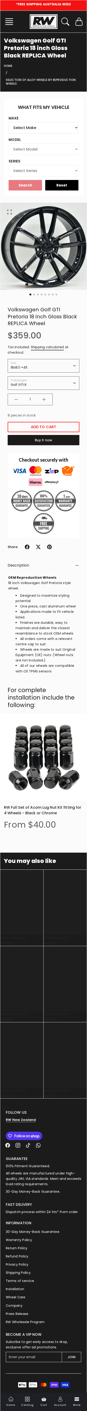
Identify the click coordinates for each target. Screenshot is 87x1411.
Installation (15, 1289)
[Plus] (44, 399)
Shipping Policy (18, 1272)
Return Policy (16, 1248)
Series (15, 161)
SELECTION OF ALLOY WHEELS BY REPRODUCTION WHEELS (41, 82)
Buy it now (43, 440)
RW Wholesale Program (25, 1322)
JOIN (71, 1357)
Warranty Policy (19, 1240)
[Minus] (16, 399)
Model (15, 139)
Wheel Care (16, 1297)
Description (18, 565)
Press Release (17, 1313)
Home (8, 66)
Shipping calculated (47, 347)
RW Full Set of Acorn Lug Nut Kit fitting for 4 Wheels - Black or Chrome (42, 810)
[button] (10, 22)
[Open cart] (79, 22)
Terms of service (20, 1280)
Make (14, 118)
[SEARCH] (65, 22)
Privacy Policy (17, 1264)
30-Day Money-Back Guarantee (32, 1231)
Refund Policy (17, 1256)
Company (14, 1305)
